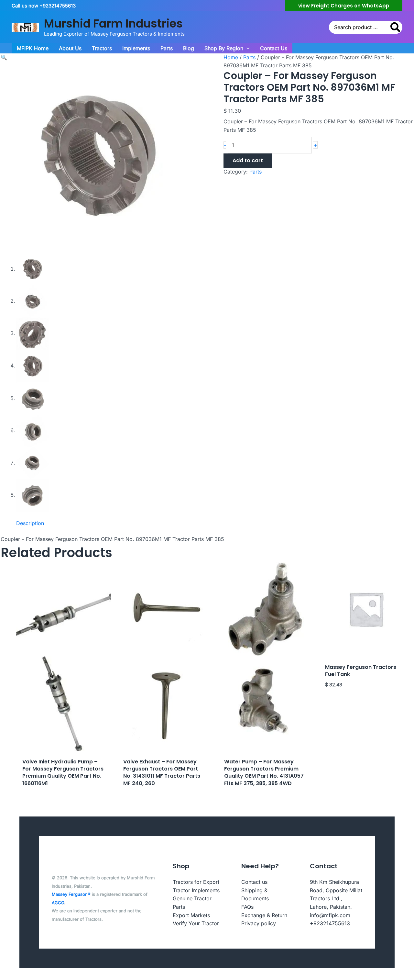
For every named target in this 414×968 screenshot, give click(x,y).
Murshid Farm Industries (113, 23)
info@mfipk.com (330, 915)
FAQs (247, 907)
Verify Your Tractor (196, 923)
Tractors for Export (196, 882)
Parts (249, 57)
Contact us (254, 882)
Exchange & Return (264, 915)
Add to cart (248, 160)
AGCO (58, 902)
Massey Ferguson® (71, 894)
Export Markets (191, 915)
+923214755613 (330, 923)
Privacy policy (258, 923)
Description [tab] (30, 523)
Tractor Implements (196, 890)
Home (230, 57)
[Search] (395, 27)
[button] (343, 5)
